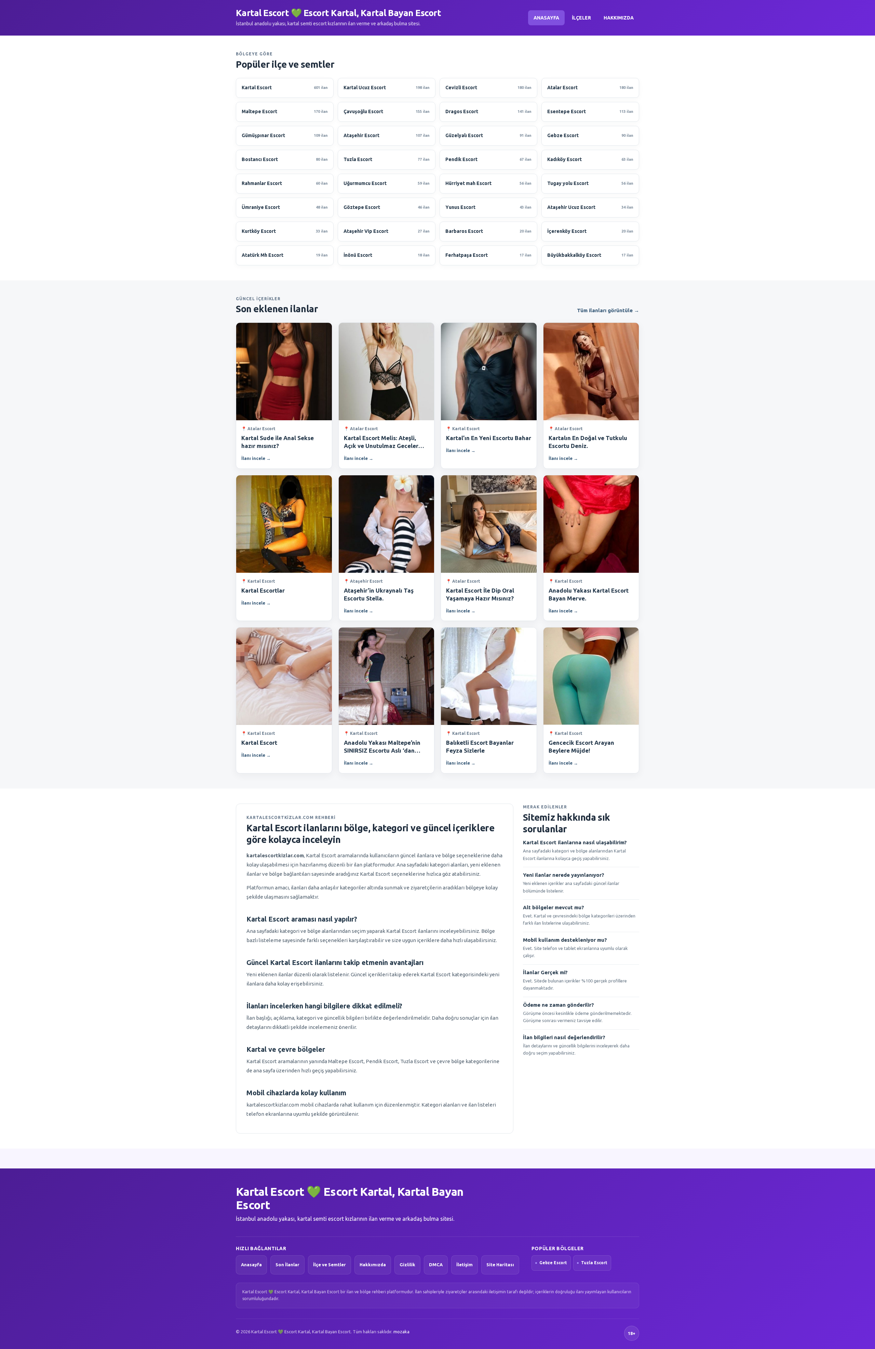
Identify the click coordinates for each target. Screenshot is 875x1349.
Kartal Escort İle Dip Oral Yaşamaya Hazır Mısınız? (480, 594)
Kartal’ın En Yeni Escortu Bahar (488, 438)
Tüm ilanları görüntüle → (608, 310)
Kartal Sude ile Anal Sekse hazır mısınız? (277, 442)
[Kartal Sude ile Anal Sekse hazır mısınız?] (284, 371)
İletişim (464, 1264)
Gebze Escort (553, 1262)
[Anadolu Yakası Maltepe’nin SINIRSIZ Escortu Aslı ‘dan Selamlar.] (386, 676)
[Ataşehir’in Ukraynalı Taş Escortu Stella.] (386, 524)
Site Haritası (500, 1264)
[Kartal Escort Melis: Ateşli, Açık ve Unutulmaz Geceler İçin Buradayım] (386, 371)
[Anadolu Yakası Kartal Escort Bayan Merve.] (591, 524)
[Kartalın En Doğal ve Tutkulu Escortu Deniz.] (591, 371)
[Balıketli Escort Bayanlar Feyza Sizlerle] (489, 676)
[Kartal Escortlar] (284, 524)
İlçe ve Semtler (329, 1264)
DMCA (436, 1264)
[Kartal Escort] (284, 676)
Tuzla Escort (594, 1262)
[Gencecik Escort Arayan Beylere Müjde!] (591, 676)
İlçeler (581, 18)
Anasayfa (546, 18)
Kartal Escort (259, 742)
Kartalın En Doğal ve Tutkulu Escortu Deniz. (588, 442)
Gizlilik (407, 1264)
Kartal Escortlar (263, 590)
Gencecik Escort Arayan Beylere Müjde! (581, 746)
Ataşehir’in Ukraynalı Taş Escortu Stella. (379, 594)
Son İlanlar (287, 1264)
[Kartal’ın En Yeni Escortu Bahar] (489, 371)
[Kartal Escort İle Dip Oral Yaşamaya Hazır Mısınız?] (489, 524)
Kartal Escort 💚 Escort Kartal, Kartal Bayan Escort (338, 13)
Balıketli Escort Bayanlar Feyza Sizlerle (480, 746)
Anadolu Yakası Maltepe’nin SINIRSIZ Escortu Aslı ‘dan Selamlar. (382, 747)
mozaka (401, 1331)
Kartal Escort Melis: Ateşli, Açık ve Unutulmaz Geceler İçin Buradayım (381, 442)
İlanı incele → (256, 458)
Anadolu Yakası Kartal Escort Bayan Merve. (589, 594)
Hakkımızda (619, 18)
